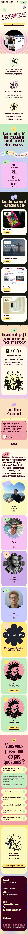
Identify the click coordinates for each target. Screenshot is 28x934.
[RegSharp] (5, 153)
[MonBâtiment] (11, 153)
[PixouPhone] (17, 155)
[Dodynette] (2, 154)
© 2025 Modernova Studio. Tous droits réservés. (13, 927)
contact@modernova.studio (10, 888)
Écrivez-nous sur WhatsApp (10, 882)
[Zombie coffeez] (8, 153)
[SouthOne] (21, 155)
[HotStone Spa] (24, 154)
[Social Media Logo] (14, 511)
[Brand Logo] (7, 2)
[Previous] (12, 444)
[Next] (15, 444)
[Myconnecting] (14, 154)
